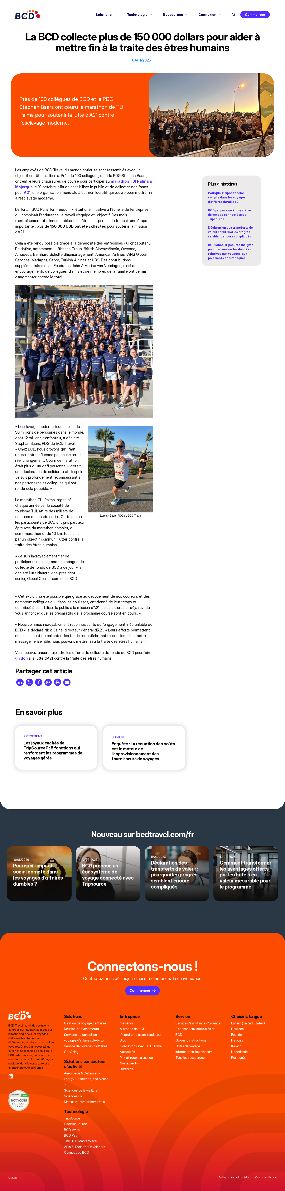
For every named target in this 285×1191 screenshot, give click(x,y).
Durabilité (127, 1069)
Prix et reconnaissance (136, 1057)
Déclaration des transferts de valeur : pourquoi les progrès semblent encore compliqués (230, 232)
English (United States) (248, 1023)
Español (236, 1035)
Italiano (236, 1046)
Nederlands (239, 1052)
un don (21, 658)
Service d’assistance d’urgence (198, 1023)
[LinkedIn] (10, 1076)
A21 (27, 192)
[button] (233, 14)
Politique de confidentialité (234, 1177)
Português (238, 1057)
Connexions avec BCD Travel (141, 1046)
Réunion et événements (81, 1029)
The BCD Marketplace (80, 1141)
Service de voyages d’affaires (85, 1046)
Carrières (126, 1023)
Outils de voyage (187, 1046)
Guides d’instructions (190, 1040)
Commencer (255, 15)
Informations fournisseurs (194, 1052)
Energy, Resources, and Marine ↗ (86, 1082)
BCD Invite (72, 1130)
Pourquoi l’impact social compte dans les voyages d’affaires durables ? (227, 197)
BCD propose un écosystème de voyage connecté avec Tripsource (229, 214)
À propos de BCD (132, 1029)
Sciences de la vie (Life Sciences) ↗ (81, 1093)
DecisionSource (75, 1124)
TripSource (72, 1118)
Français (237, 1040)
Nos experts (129, 1063)
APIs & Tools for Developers (84, 1147)
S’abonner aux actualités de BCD (195, 1032)
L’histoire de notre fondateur (140, 1035)
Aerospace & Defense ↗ (82, 1073)
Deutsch (237, 1029)
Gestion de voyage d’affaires (85, 1023)
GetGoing (71, 1052)
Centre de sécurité (266, 1177)
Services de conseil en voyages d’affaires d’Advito (84, 1037)
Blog (123, 1040)
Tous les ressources (190, 1057)
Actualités (127, 1052)
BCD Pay (70, 1135)
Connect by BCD (76, 1152)
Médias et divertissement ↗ (84, 1102)
